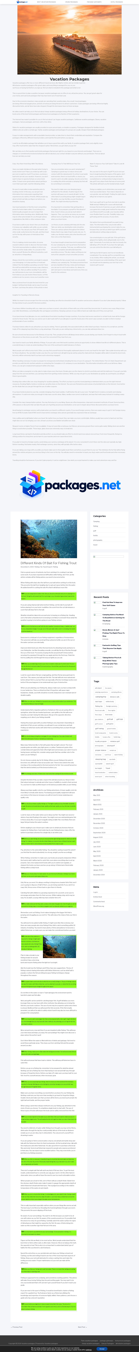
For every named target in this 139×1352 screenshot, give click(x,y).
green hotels (111, 728)
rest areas (98, 755)
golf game (109, 724)
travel (95, 545)
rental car (113, 750)
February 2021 (98, 809)
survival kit (98, 764)
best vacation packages (46, 2)
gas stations (99, 719)
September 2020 (99, 833)
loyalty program (101, 741)
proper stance (100, 750)
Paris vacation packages (89, 1341)
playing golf (111, 746)
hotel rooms (113, 733)
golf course (99, 724)
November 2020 (99, 823)
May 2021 (96, 795)
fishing (37, 567)
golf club (120, 719)
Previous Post (16, 1327)
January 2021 (97, 814)
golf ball (110, 719)
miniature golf (115, 741)
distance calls (114, 697)
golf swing (99, 728)
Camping (96, 521)
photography (97, 540)
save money (118, 755)
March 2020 (97, 861)
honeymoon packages (123, 1341)
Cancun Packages (107, 1343)
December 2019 (99, 875)
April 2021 (96, 800)
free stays (98, 714)
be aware (108, 688)
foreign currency (111, 706)
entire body (110, 701)
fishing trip (99, 706)
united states (113, 772)
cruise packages (71, 2)
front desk (108, 715)
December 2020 (99, 819)
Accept (102, 1349)
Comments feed (99, 901)
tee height (98, 768)
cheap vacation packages (91, 1343)
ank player (98, 688)
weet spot (98, 776)
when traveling (110, 776)
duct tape (98, 701)
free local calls (100, 710)
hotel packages (117, 2)
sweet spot (110, 764)
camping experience (101, 692)
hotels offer (106, 737)
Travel (108, 768)
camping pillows (116, 692)
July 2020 (96, 842)
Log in (95, 892)
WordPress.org (98, 906)
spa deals (112, 759)
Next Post (82, 1327)
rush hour (108, 755)
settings (89, 1350)
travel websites (100, 772)
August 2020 (98, 837)
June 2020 (97, 847)
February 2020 (98, 865)
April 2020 (97, 856)
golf (94, 531)
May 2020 (96, 851)
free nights (111, 710)
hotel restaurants (100, 733)
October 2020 (98, 828)
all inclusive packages (123, 1343)
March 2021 (97, 805)
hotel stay (117, 737)
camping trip (100, 697)
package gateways (94, 2)
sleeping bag (100, 759)
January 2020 (98, 870)
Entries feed (97, 897)
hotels (95, 535)
